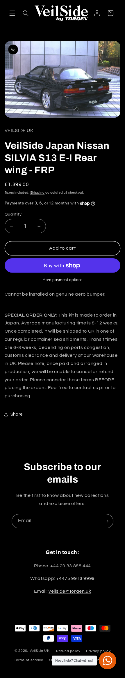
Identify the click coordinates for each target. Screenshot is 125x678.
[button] (12, 13)
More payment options (62, 280)
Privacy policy (98, 651)
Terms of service (28, 660)
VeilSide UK (40, 651)
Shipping (37, 192)
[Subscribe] (106, 521)
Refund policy (68, 651)
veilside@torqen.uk (70, 591)
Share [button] (16, 414)
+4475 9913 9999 (75, 578)
